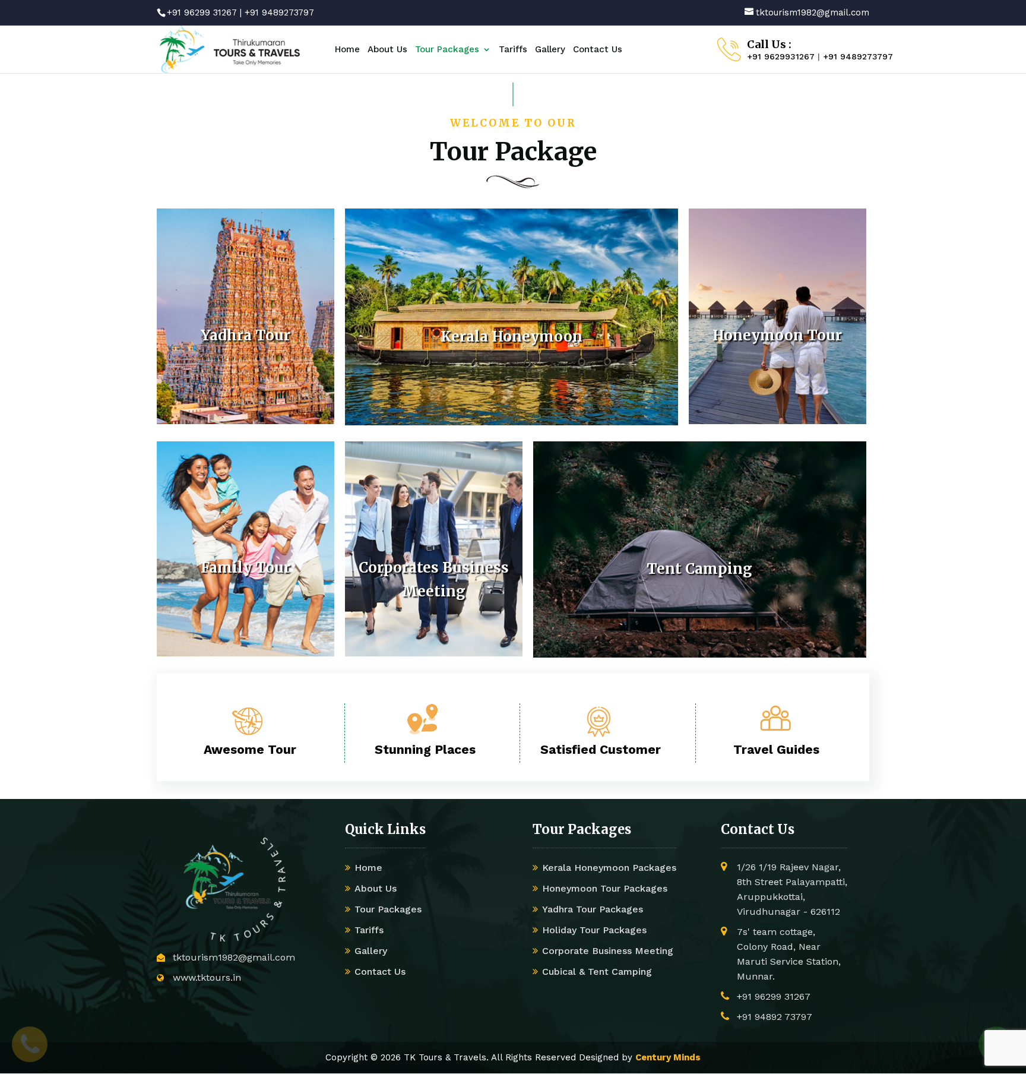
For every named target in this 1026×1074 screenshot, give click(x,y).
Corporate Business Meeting (607, 950)
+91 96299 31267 (202, 12)
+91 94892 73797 (774, 1016)
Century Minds (668, 1057)
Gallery (550, 50)
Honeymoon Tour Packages (604, 888)
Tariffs (513, 50)
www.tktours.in (207, 977)
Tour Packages (447, 50)
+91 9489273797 (279, 12)
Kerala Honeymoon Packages (609, 867)
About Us (375, 888)
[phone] (30, 1044)
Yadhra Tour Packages (592, 909)
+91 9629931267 (781, 56)
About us (387, 50)
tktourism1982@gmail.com (234, 957)
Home (347, 50)
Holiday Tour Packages (594, 930)
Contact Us (597, 50)
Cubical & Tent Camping (597, 971)
